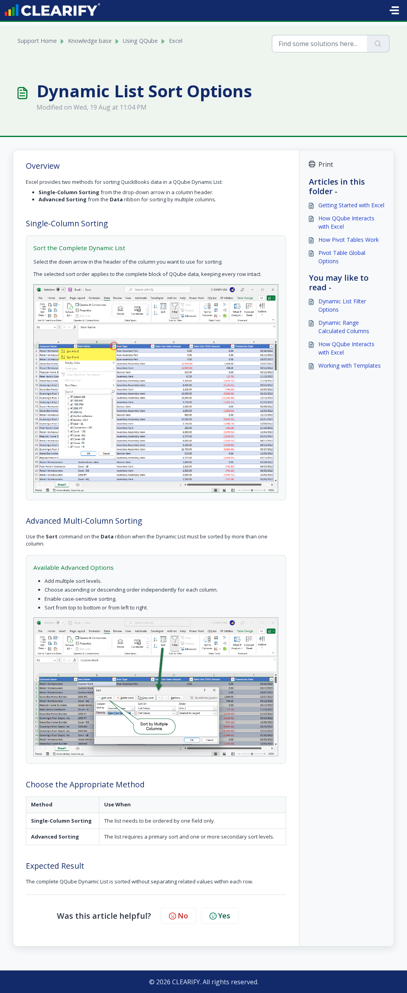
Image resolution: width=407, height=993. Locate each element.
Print (325, 164)
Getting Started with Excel (351, 205)
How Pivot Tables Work (348, 239)
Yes (224, 915)
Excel (175, 40)
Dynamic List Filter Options (342, 305)
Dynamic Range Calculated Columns (343, 327)
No (183, 915)
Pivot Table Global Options (341, 257)
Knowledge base (90, 40)
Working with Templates (349, 365)
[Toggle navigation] (394, 10)
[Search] (378, 43)
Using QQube (140, 40)
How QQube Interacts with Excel (346, 222)
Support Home (37, 40)
